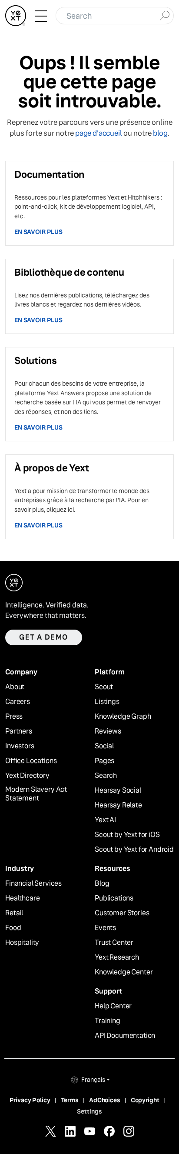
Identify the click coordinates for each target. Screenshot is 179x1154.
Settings (89, 1111)
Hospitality (22, 942)
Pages (104, 761)
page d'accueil (98, 133)
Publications (114, 898)
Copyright (145, 1100)
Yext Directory (27, 775)
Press (14, 716)
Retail (14, 913)
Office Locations (30, 761)
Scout (104, 687)
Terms (70, 1100)
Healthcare (22, 898)
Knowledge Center (123, 972)
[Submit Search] (164, 15)
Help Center (113, 1006)
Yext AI (105, 820)
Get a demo (43, 637)
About (14, 687)
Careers (17, 701)
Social (104, 746)
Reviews (108, 731)
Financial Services (33, 883)
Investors (19, 746)
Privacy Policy (30, 1100)
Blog (102, 883)
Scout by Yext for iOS (127, 834)
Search (106, 775)
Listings (107, 701)
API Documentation (125, 1035)
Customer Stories (122, 913)
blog (160, 133)
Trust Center (114, 942)
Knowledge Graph (123, 716)
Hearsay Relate (118, 805)
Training (107, 1021)
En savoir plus (38, 232)
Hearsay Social (118, 790)
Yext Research (117, 957)
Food (13, 928)
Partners (18, 731)
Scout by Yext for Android (134, 849)
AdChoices (104, 1100)
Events (105, 928)
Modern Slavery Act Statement (36, 794)
